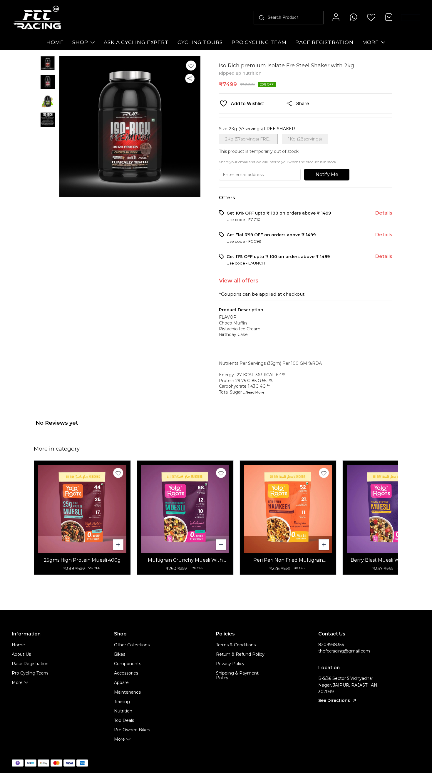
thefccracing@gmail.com (344, 651)
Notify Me (327, 174)
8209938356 (331, 644)
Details (383, 213)
